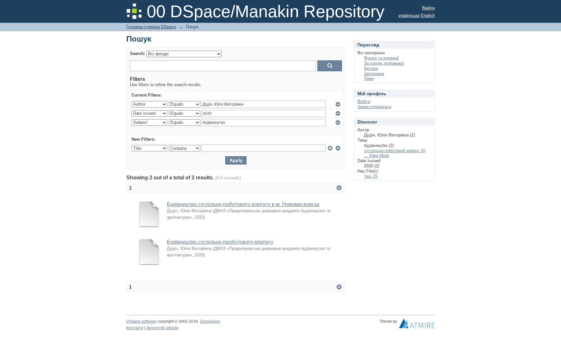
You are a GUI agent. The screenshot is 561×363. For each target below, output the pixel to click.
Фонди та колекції (381, 58)
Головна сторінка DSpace (151, 26)
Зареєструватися (374, 106)
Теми (369, 78)
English (428, 15)
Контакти (134, 328)
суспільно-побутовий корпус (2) (395, 150)
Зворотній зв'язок (162, 328)
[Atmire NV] (417, 325)
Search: (137, 53)
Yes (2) (370, 176)
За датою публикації (384, 63)
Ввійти (428, 8)
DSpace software (141, 321)
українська (408, 15)
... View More (376, 155)
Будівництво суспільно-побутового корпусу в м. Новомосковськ (243, 204)
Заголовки (374, 73)
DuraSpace (210, 321)
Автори (371, 68)
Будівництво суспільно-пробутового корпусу (220, 242)
